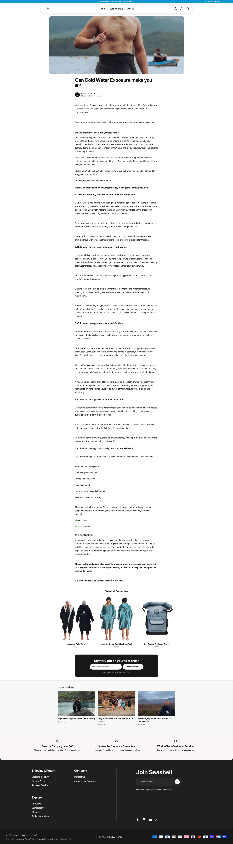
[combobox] (216, 1)
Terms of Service (40, 785)
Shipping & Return (40, 777)
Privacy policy (20, 839)
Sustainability (38, 808)
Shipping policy (41, 839)
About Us (36, 803)
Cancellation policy (66, 839)
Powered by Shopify (29, 835)
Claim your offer (133, 667)
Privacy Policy (38, 781)
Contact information (53, 839)
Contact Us (79, 777)
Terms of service (30, 839)
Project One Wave (40, 816)
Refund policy (10, 839)
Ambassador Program (85, 781)
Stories (35, 812)
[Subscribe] (177, 781)
